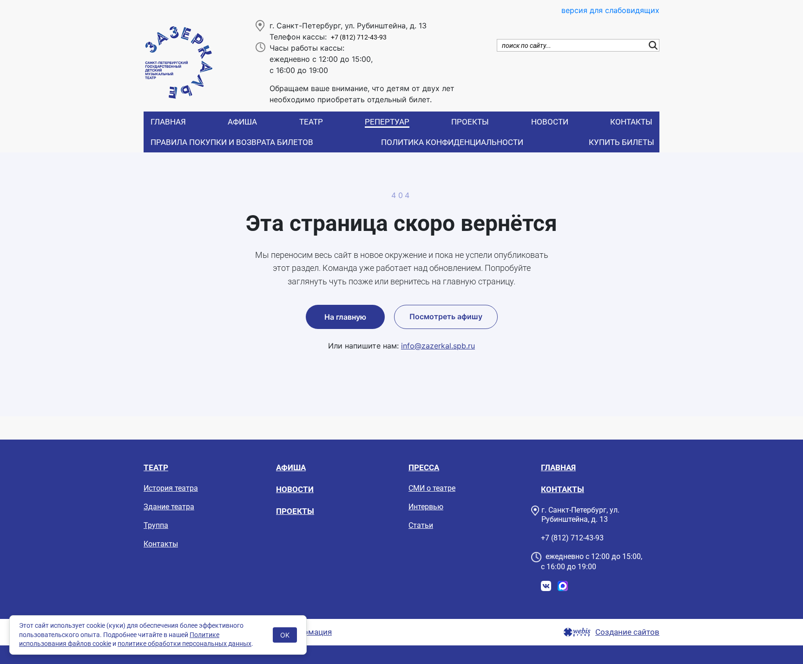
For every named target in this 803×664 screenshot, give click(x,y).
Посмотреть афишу (445, 316)
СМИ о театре (431, 488)
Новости (549, 121)
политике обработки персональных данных (184, 643)
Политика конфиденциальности (452, 142)
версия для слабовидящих (610, 10)
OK (285, 635)
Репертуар (387, 121)
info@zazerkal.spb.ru (438, 345)
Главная (168, 121)
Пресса (423, 467)
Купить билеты (621, 142)
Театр (311, 121)
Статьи (420, 525)
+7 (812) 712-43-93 (359, 37)
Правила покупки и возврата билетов (232, 142)
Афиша (242, 121)
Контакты (631, 121)
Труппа (156, 525)
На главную (345, 317)
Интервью (425, 506)
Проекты (470, 121)
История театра (171, 488)
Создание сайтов (627, 632)
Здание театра (169, 506)
